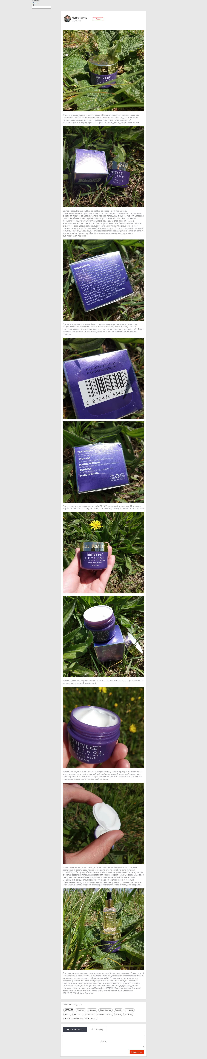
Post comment (136, 1052)
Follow (98, 19)
